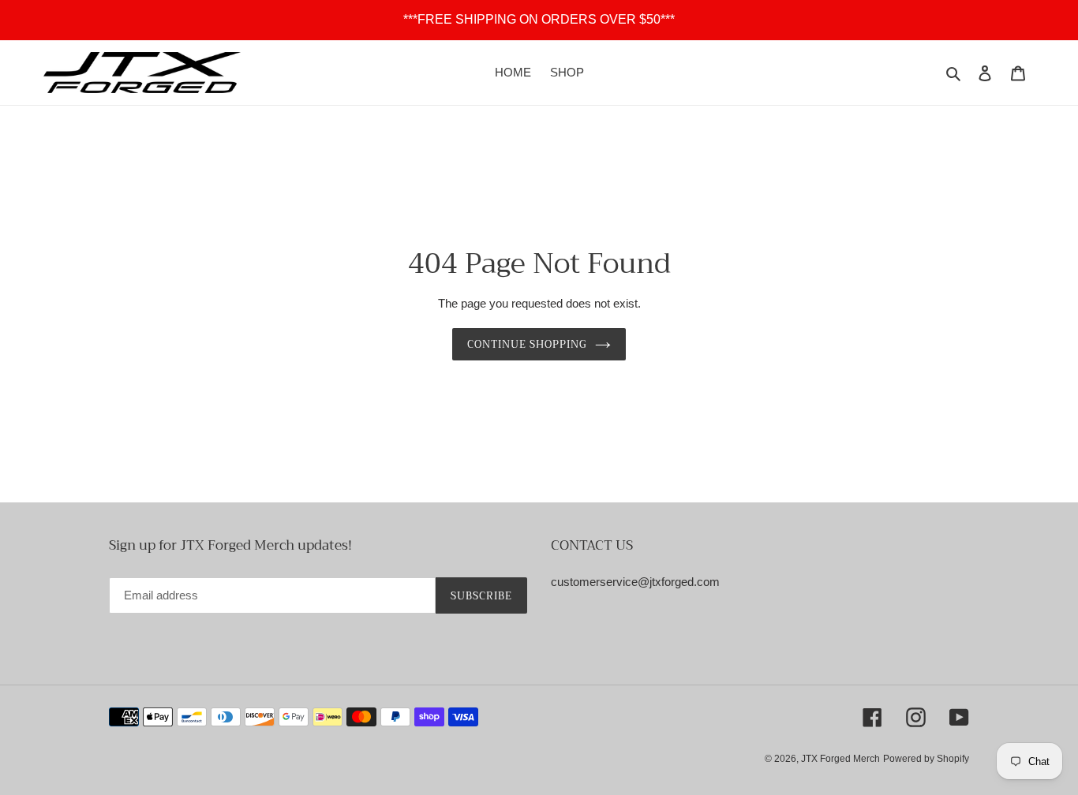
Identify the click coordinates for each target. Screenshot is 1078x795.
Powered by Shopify (926, 758)
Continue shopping (527, 344)
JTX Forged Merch (840, 758)
